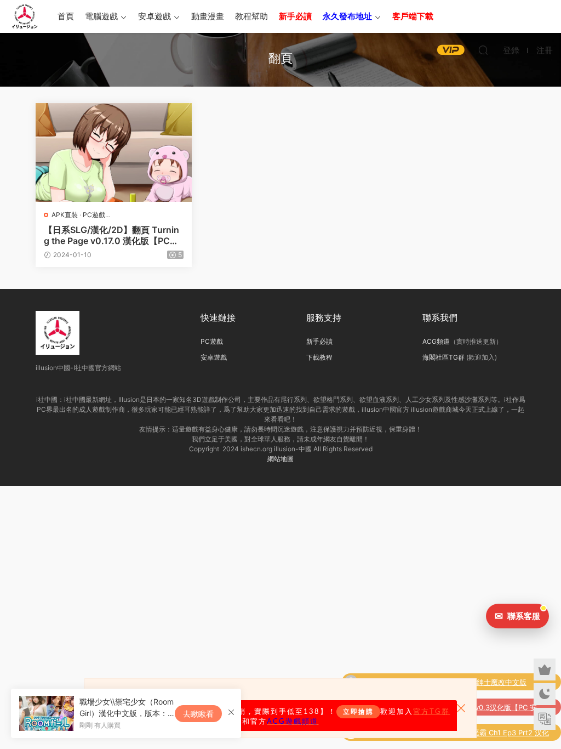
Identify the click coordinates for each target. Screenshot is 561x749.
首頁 (66, 16)
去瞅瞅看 (198, 713)
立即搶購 (358, 711)
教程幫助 (251, 16)
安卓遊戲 (154, 16)
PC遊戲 (94, 215)
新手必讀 (319, 341)
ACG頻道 (436, 341)
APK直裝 (64, 215)
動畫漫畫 (207, 16)
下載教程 (319, 357)
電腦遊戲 (101, 16)
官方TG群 (431, 712)
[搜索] (483, 49)
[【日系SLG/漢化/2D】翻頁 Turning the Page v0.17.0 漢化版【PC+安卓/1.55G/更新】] (114, 152)
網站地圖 (280, 459)
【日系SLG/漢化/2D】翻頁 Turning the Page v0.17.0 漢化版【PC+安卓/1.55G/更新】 (111, 235)
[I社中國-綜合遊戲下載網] (24, 16)
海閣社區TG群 (443, 357)
